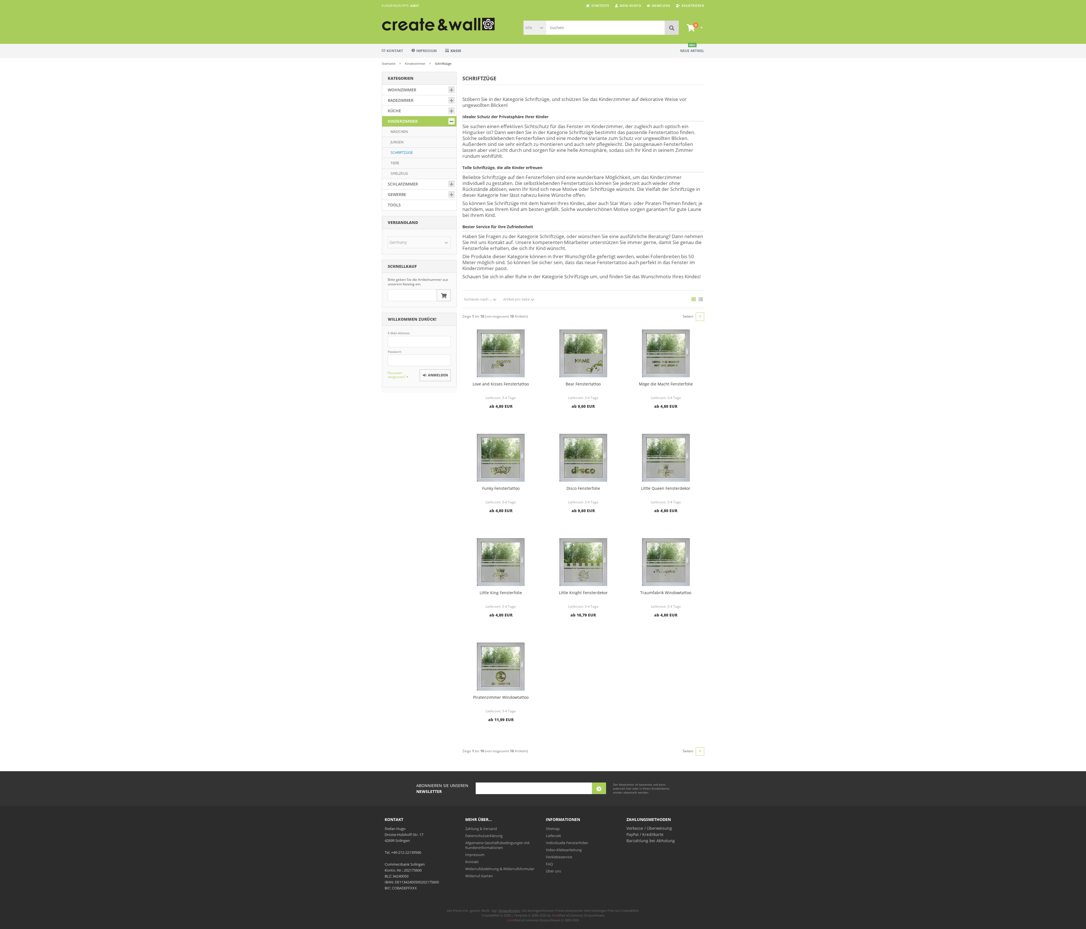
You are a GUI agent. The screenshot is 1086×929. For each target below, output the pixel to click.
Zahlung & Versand (481, 828)
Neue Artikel (692, 48)
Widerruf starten (479, 875)
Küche (394, 110)
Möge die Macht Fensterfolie (666, 384)
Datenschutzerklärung (484, 835)
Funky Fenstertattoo (501, 488)
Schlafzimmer (403, 184)
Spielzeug (399, 173)
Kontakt (395, 50)
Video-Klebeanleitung (564, 849)
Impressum (426, 50)
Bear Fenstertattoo (583, 384)
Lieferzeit (553, 835)
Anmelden (435, 375)
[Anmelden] (599, 788)
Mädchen (399, 131)
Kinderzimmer (403, 121)
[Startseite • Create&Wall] (419, 24)
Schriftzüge (402, 152)
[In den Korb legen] (444, 295)
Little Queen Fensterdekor (665, 488)
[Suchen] (671, 28)
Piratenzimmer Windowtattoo (501, 697)
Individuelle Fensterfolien (567, 842)
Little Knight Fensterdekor (583, 592)
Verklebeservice (559, 856)
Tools (394, 205)
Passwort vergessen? (397, 374)
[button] (534, 28)
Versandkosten (509, 910)
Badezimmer (400, 100)
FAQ (549, 864)
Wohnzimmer (402, 89)
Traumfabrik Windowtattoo (665, 592)
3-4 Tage (509, 397)
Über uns (553, 871)
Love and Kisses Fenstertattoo (501, 384)
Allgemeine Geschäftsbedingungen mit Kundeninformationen (497, 845)
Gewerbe (397, 194)
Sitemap (553, 828)
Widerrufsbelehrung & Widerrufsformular (499, 868)
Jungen (397, 142)
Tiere (395, 163)
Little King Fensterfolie (501, 592)
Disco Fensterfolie (583, 488)
